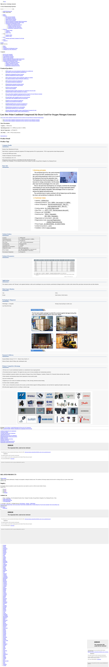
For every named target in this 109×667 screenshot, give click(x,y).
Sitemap (27, 503)
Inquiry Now (3, 487)
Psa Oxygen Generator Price (26, 504)
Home (4, 14)
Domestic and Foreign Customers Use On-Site (15, 38)
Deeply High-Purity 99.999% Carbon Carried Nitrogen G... (17, 111)
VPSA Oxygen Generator (11, 20)
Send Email (3, 506)
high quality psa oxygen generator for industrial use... (16, 72)
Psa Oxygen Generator (44, 504)
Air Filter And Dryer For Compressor (8, 433)
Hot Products (22, 503)
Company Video (9, 34)
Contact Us (5, 40)
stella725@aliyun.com (7, 11)
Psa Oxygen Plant (16, 504)
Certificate (8, 31)
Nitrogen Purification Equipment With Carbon (15, 22)
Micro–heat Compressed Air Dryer (15, 24)
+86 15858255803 (6, 501)
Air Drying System (4, 432)
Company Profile (9, 30)
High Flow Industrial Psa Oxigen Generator (14, 75)
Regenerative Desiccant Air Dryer (7, 442)
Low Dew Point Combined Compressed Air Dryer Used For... (18, 95)
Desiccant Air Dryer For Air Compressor (9, 435)
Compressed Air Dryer (5, 434)
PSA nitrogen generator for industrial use (14, 82)
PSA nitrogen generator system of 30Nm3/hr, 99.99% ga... (17, 78)
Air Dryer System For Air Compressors (8, 430)
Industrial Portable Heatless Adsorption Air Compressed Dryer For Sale (17, 428)
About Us (5, 29)
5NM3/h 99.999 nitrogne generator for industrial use (16, 104)
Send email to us (4, 135)
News (4, 37)
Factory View (8, 32)
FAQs (4, 39)
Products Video (9, 36)
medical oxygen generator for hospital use (14, 101)
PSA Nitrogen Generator (10, 18)
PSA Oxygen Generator (10, 16)
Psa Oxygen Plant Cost (54, 504)
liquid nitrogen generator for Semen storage (14, 85)
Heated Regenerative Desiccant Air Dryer (9, 436)
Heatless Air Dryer (4, 437)
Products (4, 15)
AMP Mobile (32, 503)
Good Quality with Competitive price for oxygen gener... (17, 98)
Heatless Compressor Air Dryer (14, 25)
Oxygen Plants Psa (36, 504)
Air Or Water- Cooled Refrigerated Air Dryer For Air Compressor (18, 427)
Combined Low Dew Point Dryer (15, 27)
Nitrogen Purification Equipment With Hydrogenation (16, 21)
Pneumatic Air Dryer (5, 440)
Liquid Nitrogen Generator (11, 19)
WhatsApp (4, 508)
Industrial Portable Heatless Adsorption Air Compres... (16, 91)
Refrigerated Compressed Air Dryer (15, 28)
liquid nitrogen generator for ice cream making (15, 108)
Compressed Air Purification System (13, 23)
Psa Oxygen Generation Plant (6, 504)
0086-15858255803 (7, 499)
